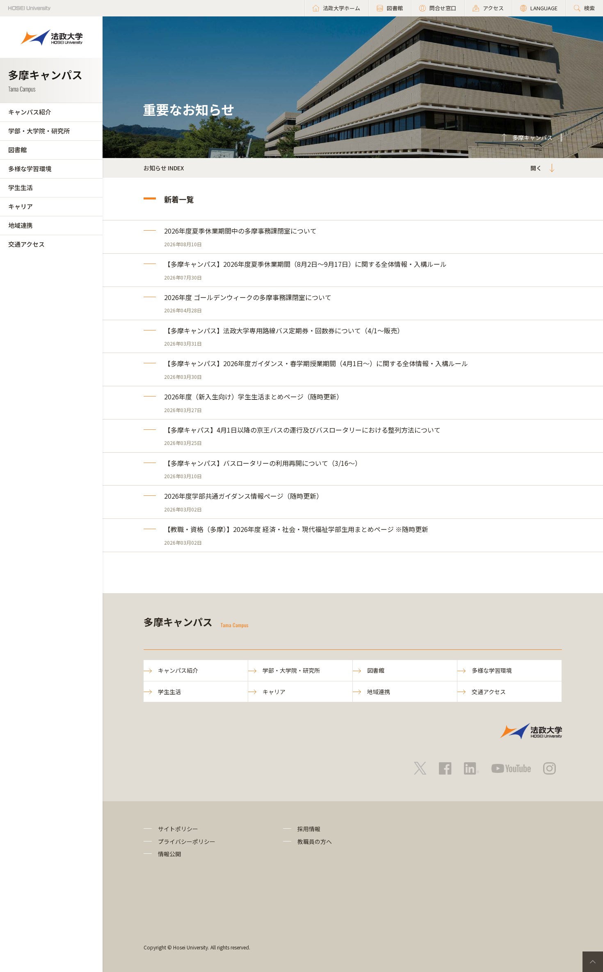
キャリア (20, 206)
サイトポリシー (178, 829)
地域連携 (20, 225)
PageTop (592, 961)
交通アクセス (26, 244)
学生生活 (20, 187)
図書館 (17, 149)
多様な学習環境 (29, 168)
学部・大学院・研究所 (39, 130)
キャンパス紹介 (29, 112)
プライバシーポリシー (186, 841)
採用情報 (308, 829)
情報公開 (169, 854)
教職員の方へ (314, 841)
